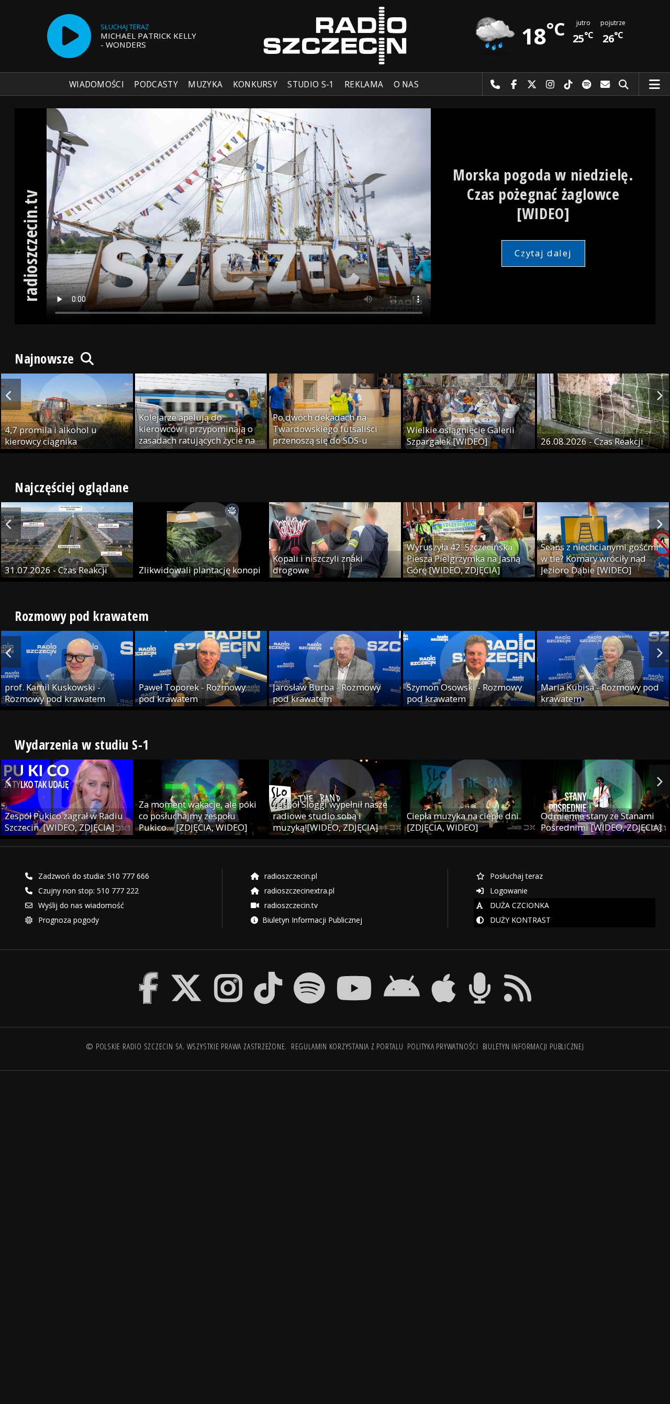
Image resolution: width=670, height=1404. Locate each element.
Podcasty (155, 84)
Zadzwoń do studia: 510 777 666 (92, 876)
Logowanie (508, 891)
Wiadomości (96, 84)
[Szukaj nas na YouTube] (354, 974)
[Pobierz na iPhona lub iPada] (444, 974)
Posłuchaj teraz (515, 876)
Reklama (363, 84)
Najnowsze (46, 358)
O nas (406, 84)
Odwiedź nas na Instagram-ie (550, 85)
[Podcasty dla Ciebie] (480, 974)
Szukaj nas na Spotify (587, 85)
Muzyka (205, 84)
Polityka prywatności (442, 1046)
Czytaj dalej (543, 253)
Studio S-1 (310, 84)
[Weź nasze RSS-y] (518, 974)
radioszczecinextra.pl (298, 891)
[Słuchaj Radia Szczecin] (69, 36)
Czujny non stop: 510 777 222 (87, 891)
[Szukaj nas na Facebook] (149, 974)
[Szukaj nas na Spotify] (309, 974)
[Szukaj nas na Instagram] (228, 974)
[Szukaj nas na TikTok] (268, 974)
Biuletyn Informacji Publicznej (312, 920)
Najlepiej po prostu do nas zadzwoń (495, 85)
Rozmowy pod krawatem (82, 616)
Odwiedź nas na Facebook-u (514, 85)
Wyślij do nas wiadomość (605, 85)
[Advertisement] (174, 1158)
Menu (655, 85)
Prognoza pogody (67, 920)
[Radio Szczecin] (335, 35)
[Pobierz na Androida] (402, 974)
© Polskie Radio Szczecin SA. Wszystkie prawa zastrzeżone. (186, 1046)
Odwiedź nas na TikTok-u (569, 85)
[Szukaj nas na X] (186, 974)
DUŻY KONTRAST (519, 920)
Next (659, 394)
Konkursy (255, 84)
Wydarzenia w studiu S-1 (82, 744)
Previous (10, 394)
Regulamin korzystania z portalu (347, 1046)
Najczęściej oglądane (72, 487)
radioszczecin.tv (290, 905)
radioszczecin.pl (289, 876)
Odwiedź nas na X (532, 85)
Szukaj (624, 85)
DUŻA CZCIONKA (518, 905)
